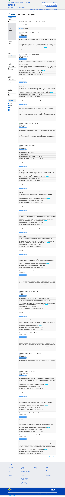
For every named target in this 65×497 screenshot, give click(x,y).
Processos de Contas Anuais (10, 69)
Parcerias (9, 51)
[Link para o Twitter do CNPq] (52, 6)
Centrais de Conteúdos (11, 101)
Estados (26, 20)
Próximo (50, 456)
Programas (10, 41)
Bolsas (10, 26)
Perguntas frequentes (32, 9)
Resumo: (20, 43)
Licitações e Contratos (10, 77)
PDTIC (9, 92)
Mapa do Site (55, 2)
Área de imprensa (54, 9)
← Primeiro (42, 456)
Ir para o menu (17, 2)
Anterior (46, 456)
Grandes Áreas (20, 23)
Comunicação (10, 48)
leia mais (46, 47)
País (19, 20)
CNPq (15, 11)
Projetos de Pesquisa (39, 11)
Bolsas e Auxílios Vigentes (31, 11)
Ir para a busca (22, 2)
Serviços (43, 9)
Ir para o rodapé (27, 2)
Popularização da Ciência (11, 46)
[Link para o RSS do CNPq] (56, 6)
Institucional (10, 19)
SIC (8, 84)
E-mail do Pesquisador (48, 9)
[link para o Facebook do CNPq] (50, 6)
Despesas (9, 74)
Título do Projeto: (22, 39)
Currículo (24, 36)
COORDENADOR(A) (22, 33)
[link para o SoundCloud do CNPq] (48, 6)
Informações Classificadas (10, 90)
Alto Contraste (49, 2)
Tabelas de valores (10, 33)
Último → (54, 456)
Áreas (26, 23)
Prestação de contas (11, 39)
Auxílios (10, 28)
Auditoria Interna (11, 66)
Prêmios (9, 43)
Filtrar (21, 28)
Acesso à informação (18, 0)
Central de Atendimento (39, 9)
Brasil (11, 0)
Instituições (40, 20)
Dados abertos (10, 97)
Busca (32, 23)
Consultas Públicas (11, 79)
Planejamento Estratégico (10, 95)
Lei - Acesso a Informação (10, 82)
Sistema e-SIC (10, 87)
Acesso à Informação (11, 56)
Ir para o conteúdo (11, 2)
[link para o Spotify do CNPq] (54, 6)
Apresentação (11, 23)
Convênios (10, 71)
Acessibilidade (44, 2)
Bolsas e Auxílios (23, 11)
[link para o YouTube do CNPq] (46, 6)
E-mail (21, 36)
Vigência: (20, 51)
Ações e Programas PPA (10, 64)
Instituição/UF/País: (22, 49)
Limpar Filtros (25, 28)
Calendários (11, 35)
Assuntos (18, 11)
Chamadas (10, 30)
